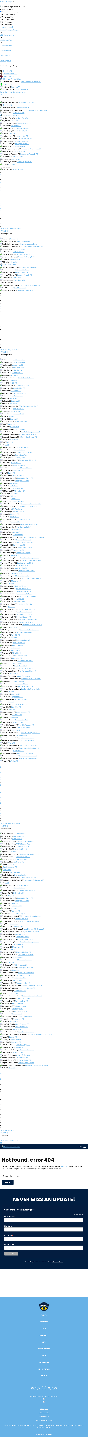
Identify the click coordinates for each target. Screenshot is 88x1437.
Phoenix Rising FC (21, 146)
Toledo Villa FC (18, 722)
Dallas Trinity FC (9, 76)
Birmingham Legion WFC (29, 854)
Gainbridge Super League (10, 12)
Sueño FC (12, 709)
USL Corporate (5, 27)
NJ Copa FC (15, 970)
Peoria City (14, 627)
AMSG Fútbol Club (23, 844)
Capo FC (11, 424)
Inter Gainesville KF (23, 527)
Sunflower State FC (23, 712)
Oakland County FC (23, 617)
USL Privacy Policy (44, 1416)
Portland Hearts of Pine (27, 267)
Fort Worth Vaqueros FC (29, 506)
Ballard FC (13, 398)
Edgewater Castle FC (25, 478)
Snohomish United (21, 684)
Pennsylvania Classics (25, 622)
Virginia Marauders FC (26, 740)
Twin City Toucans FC (26, 725)
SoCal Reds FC (17, 1029)
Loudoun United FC (23, 128)
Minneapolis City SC (24, 591)
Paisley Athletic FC (23, 983)
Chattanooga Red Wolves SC (33, 246)
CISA (7, 445)
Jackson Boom (18, 532)
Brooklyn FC (7, 71)
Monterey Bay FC (21, 136)
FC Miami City (17, 488)
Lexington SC (7, 84)
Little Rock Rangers (23, 553)
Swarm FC (13, 691)
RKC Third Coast (20, 655)
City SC (10, 442)
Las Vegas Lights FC (23, 123)
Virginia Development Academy (37, 1065)
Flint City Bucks (19, 501)
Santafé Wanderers (23, 676)
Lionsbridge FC (18, 550)
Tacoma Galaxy (18, 1047)
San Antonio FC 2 (20, 666)
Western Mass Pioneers (28, 758)
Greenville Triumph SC (26, 257)
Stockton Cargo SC (23, 1045)
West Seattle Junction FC (29, 748)
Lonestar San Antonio (25, 939)
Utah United (15, 730)
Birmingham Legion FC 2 (29, 406)
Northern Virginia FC (25, 614)
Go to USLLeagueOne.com (9, 349)
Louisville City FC (20, 131)
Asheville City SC (20, 393)
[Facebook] (1, 95)
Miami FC (12, 133)
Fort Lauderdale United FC (31, 82)
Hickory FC (14, 514)
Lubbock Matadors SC (26, 571)
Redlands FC (15, 648)
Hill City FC (14, 517)
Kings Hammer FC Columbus (33, 537)
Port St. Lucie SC (20, 288)
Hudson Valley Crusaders (29, 921)
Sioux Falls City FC (22, 1024)
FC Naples (13, 262)
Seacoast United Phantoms (31, 679)
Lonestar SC (15, 555)
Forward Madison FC (25, 254)
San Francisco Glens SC (27, 671)
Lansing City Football (25, 542)
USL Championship (8, 14)
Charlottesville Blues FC (28, 434)
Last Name (8, 1235)
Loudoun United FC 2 (25, 563)
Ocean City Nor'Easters (28, 619)
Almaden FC (15, 380)
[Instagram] (5, 95)
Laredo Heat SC (19, 545)
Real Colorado (17, 645)
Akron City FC (17, 373)
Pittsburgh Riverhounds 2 (29, 630)
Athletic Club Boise (23, 241)
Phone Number (9, 1244)
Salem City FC (17, 663)
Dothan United (18, 470)
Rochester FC (17, 658)
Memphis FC (16, 581)
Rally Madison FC (21, 1001)
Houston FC (15, 522)
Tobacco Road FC (21, 720)
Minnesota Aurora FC (25, 955)
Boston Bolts (16, 411)
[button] (82, 1146)
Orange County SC (22, 144)
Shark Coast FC (18, 681)
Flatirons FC (15, 499)
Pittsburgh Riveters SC (26, 988)
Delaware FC (16, 463)
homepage (65, 1166)
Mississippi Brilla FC (24, 594)
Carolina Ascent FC (10, 74)
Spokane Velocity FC (24, 275)
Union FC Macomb (23, 727)
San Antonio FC (18, 156)
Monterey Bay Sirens (24, 960)
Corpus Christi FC (21, 249)
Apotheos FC (16, 391)
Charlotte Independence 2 (30, 432)
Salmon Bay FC (18, 1019)
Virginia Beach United (26, 738)
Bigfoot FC (14, 403)
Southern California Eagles (30, 689)
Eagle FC (11, 473)
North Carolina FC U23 (27, 609)
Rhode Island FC (20, 151)
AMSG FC (13, 383)
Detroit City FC (18, 113)
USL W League (6, 22)
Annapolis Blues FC (23, 385)
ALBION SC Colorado (26, 378)
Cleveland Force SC (23, 447)
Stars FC (11, 702)
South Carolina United (26, 686)
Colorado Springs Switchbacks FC (39, 110)
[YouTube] (5, 231)
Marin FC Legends (22, 576)
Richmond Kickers (22, 270)
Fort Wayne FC (18, 252)
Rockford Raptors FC (25, 661)
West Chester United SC (28, 745)
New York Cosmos (9, 264)
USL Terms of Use (44, 1413)
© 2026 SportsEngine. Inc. (44, 1427)
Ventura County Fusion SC (30, 733)
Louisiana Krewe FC (23, 565)
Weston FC (14, 761)
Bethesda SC (15, 401)
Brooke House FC (21, 421)
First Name (8, 1226)
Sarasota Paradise (21, 272)
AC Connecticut (19, 360)
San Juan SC (14, 673)
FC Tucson (13, 496)
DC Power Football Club (12, 79)
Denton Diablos (19, 465)
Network (16, 7)
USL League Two (7, 19)
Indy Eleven (14, 120)
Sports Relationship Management (37, 1425)
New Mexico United (24, 138)
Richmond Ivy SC (20, 1006)
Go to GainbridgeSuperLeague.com (13, 92)
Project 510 (14, 637)
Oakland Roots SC (22, 141)
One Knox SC (16, 259)
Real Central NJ (19, 643)
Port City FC (15, 635)
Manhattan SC (17, 573)
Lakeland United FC (23, 540)
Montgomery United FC (28, 596)
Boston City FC (18, 414)
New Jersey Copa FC (24, 604)
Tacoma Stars (17, 715)
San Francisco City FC (26, 668)
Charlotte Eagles (20, 429)
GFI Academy (17, 509)
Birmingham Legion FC (26, 102)
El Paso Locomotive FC (11, 115)
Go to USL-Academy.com (9, 1140)
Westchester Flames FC (28, 756)
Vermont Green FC (22, 735)
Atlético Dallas (18, 169)
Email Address (9, 1217)
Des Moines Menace (24, 468)
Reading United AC (23, 640)
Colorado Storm (19, 450)
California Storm (20, 862)
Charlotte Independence (28, 244)
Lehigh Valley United (24, 547)
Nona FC (11, 607)
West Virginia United (25, 753)
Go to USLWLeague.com (9, 1130)
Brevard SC (14, 419)
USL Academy (6, 25)
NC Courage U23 (20, 965)
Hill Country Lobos (23, 519)
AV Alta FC (14, 239)
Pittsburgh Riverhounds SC (31, 149)
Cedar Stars (14, 427)
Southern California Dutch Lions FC (40, 1034)
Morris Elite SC (18, 599)
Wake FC (11, 743)
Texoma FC (14, 717)
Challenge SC (16, 872)
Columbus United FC (24, 452)
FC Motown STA (20, 491)
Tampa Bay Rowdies (24, 162)
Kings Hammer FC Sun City (31, 931)
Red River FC (16, 650)
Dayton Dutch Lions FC (27, 460)
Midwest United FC (23, 589)
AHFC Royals (17, 370)
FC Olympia (15, 493)
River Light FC (17, 653)
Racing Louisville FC (23, 998)
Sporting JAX (16, 87)
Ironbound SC (17, 529)
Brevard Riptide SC (23, 857)
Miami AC (13, 583)
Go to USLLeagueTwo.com (10, 823)
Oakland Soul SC (20, 978)
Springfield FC (17, 697)
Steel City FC (16, 707)
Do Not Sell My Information (44, 1420)
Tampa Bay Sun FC (22, 89)
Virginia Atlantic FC (23, 1060)
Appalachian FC (19, 388)
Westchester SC (19, 280)
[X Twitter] (3, 95)
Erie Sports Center (22, 481)
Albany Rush (15, 375)
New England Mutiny (25, 967)
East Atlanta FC (19, 475)
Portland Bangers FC (24, 632)
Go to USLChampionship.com (10, 228)
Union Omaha (17, 277)
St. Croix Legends (20, 699)
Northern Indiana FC (24, 612)
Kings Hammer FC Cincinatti (33, 929)
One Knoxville (17, 980)
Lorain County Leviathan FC (32, 560)
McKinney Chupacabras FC (32, 578)
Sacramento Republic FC (29, 154)
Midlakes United (20, 586)
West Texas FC (18, 751)
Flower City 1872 (20, 913)
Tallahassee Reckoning (26, 1050)
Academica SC (17, 365)
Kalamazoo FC (18, 535)
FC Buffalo (14, 486)
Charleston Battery (23, 107)
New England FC (20, 601)
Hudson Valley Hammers (29, 524)
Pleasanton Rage (20, 991)
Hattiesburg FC (19, 511)
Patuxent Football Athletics (32, 625)
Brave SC (11, 416)
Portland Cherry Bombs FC (32, 996)
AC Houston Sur (19, 362)
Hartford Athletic (21, 118)
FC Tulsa (11, 164)
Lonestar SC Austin (22, 937)
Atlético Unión (17, 396)
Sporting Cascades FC (26, 290)
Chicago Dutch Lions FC (28, 437)
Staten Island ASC (21, 704)
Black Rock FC (18, 409)
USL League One (7, 17)
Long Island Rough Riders (29, 558)
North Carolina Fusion (26, 973)
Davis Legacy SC (20, 457)
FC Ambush (14, 483)
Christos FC (14, 439)
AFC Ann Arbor (18, 367)
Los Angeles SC (18, 944)
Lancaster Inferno (21, 934)
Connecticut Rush (21, 455)
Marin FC (12, 949)
